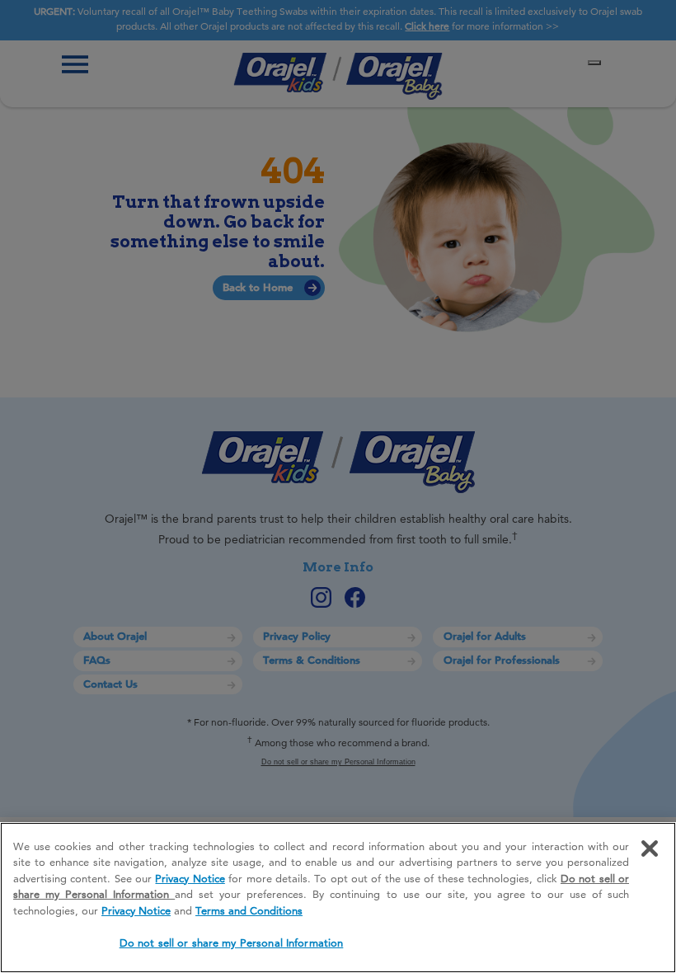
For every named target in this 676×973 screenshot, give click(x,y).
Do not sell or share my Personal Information (232, 942)
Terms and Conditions (249, 910)
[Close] (649, 848)
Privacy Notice (189, 878)
